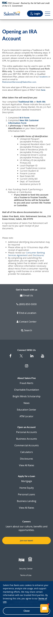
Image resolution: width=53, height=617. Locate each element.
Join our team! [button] (26, 540)
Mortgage (26, 481)
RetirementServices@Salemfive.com (19, 82)
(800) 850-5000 (28, 304)
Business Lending (26, 501)
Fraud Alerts (26, 383)
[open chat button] (44, 608)
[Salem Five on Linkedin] (32, 357)
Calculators (26, 452)
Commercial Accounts (26, 445)
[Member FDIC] (22, 559)
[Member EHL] (30, 559)
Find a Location (27, 313)
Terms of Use (25, 575)
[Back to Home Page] (12, 13)
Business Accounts (26, 438)
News (27, 403)
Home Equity (26, 487)
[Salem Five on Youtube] (42, 357)
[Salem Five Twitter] (21, 357)
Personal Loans (26, 494)
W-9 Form (24, 117)
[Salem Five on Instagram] (26, 367)
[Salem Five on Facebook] (10, 357)
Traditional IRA (25, 101)
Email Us (28, 295)
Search (28, 330)
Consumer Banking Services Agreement (26, 254)
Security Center (26, 568)
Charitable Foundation (26, 389)
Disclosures (38, 255)
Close (27, 610)
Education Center (26, 409)
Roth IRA (41, 101)
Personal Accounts (26, 432)
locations (43, 76)
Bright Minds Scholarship (26, 396)
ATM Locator (26, 416)
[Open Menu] (47, 14)
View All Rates (26, 465)
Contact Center (28, 321)
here (43, 90)
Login (37, 13)
